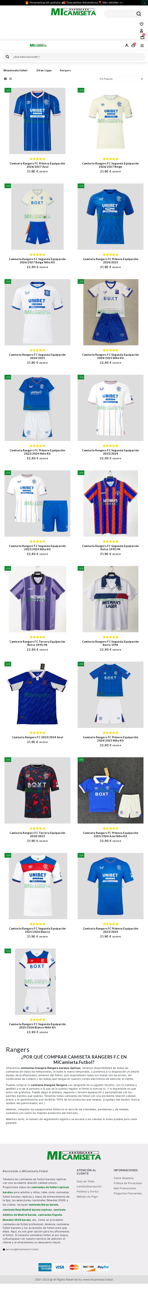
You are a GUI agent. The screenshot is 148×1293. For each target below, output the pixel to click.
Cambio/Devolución (89, 1186)
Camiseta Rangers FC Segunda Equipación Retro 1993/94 (110, 547)
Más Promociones (125, 1188)
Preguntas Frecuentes (128, 1193)
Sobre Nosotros (124, 1178)
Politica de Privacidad (128, 1183)
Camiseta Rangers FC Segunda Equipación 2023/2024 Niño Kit (37, 547)
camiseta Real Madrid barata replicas (27, 1209)
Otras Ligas (44, 70)
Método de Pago (87, 1196)
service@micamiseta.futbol (22, 1249)
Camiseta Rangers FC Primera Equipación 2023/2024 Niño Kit (37, 452)
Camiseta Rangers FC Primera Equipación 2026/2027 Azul (37, 165)
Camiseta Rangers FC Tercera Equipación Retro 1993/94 (37, 643)
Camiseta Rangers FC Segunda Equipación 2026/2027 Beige (110, 165)
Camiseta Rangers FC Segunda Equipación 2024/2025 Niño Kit (110, 356)
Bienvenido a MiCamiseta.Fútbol (25, 1171)
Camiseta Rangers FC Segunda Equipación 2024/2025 (37, 356)
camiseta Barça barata (43, 1204)
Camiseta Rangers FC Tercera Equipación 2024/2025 (37, 834)
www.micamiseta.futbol (98, 1279)
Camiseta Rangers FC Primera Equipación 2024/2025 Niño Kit (110, 739)
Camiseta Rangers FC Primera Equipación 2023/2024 (110, 930)
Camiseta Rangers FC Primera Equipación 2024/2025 (110, 260)
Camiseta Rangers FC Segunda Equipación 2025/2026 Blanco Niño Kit (37, 1025)
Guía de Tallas (86, 1181)
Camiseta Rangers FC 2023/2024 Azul (37, 737)
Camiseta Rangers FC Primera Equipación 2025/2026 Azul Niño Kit (110, 834)
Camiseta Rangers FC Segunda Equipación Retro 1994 (110, 643)
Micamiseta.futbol (15, 70)
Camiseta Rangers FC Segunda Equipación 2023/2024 (110, 452)
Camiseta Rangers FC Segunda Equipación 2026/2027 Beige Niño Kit (37, 260)
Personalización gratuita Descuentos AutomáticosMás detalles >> (76, 2)
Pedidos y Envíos (88, 1191)
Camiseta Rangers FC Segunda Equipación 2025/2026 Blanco (37, 930)
